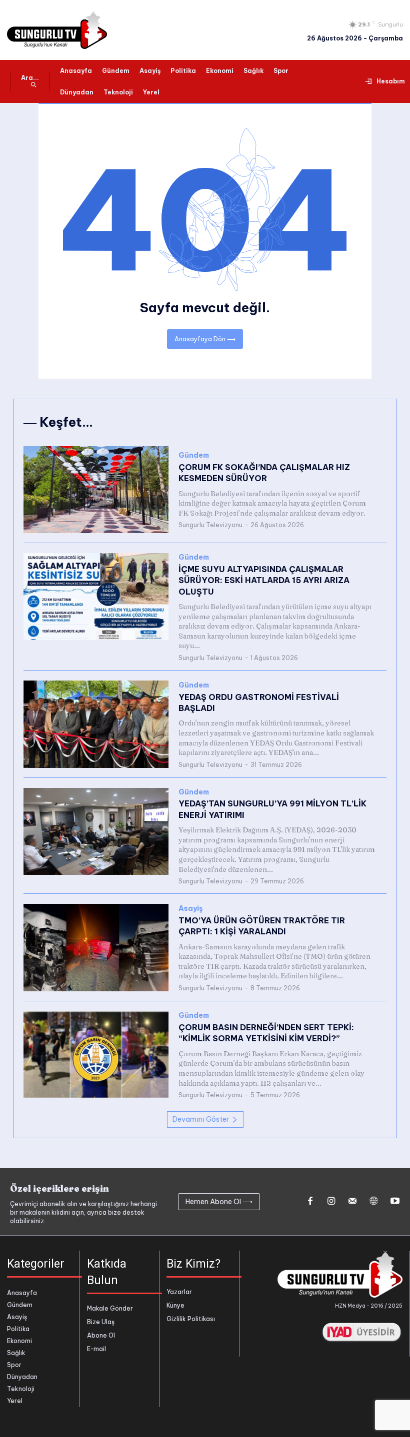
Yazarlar (179, 1292)
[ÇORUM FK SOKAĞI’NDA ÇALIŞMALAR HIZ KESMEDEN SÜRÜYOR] (96, 489)
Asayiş (190, 908)
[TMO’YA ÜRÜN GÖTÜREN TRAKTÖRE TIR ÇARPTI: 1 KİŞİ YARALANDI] (96, 947)
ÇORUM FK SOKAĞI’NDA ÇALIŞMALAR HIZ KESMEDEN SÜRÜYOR (264, 472)
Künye (175, 1305)
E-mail (96, 1349)
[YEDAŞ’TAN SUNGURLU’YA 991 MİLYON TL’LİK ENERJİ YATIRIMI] (96, 831)
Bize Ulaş (100, 1322)
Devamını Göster (200, 1119)
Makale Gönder (110, 1308)
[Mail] (352, 1202)
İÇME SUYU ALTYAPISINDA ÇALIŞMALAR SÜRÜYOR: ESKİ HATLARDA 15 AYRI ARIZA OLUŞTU (264, 580)
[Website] (374, 1202)
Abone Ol (101, 1335)
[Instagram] (331, 1202)
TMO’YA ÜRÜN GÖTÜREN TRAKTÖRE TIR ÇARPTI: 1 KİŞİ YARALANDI (261, 925)
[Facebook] (310, 1202)
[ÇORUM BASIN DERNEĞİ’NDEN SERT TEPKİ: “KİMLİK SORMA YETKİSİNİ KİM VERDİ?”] (96, 1054)
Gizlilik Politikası (190, 1319)
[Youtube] (395, 1202)
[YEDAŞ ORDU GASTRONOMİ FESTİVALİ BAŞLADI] (96, 724)
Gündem (193, 455)
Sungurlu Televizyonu (210, 525)
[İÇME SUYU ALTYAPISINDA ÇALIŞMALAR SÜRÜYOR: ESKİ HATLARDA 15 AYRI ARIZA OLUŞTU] (96, 596)
